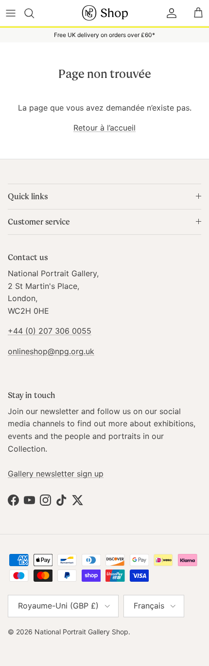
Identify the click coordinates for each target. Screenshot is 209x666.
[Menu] (10, 13)
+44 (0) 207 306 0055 (49, 331)
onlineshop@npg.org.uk (51, 351)
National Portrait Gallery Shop (81, 632)
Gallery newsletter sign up (56, 473)
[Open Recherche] (34, 13)
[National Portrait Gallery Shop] (104, 13)
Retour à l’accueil (104, 128)
